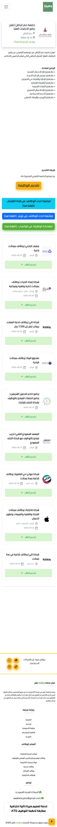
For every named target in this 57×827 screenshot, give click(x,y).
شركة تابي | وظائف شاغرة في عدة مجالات (22, 556)
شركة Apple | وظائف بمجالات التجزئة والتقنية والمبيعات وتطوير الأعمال (22, 514)
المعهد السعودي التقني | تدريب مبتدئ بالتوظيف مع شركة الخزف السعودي (23, 438)
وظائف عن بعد (28, 767)
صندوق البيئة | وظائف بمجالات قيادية (24, 360)
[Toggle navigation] (6, 7)
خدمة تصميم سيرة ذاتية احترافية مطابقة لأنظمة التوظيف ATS (28, 809)
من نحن (28, 724)
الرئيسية (28, 720)
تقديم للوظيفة (28, 186)
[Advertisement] (28, 137)
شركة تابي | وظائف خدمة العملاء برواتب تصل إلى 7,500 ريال (23, 324)
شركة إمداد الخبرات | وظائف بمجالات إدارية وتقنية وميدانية (24, 284)
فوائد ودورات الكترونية (28, 762)
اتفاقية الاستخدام (28, 732)
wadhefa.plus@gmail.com (27, 798)
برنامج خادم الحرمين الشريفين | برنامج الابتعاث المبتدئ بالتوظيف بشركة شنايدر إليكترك (23, 398)
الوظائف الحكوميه (28, 775)
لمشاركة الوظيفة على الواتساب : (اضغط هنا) (28, 226)
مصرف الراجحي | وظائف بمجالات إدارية (23, 248)
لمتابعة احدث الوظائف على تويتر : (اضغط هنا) (28, 216)
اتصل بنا (28, 737)
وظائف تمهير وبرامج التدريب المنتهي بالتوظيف (28, 758)
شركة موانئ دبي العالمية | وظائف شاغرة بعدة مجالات (22, 476)
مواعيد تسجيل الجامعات (24, 42)
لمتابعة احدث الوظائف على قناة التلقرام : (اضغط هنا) (28, 203)
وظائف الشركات (28, 771)
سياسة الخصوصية (28, 728)
